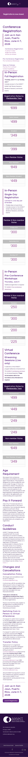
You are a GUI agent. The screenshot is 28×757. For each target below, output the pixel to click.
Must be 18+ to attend (9, 67)
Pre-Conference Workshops (11, 61)
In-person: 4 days (10, 50)
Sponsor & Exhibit (19, 745)
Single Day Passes (10, 52)
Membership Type (14, 98)
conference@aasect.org (10, 580)
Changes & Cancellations (10, 70)
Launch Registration (11, 700)
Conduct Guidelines (8, 69)
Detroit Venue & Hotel (8, 745)
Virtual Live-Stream (10, 54)
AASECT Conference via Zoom (16, 371)
